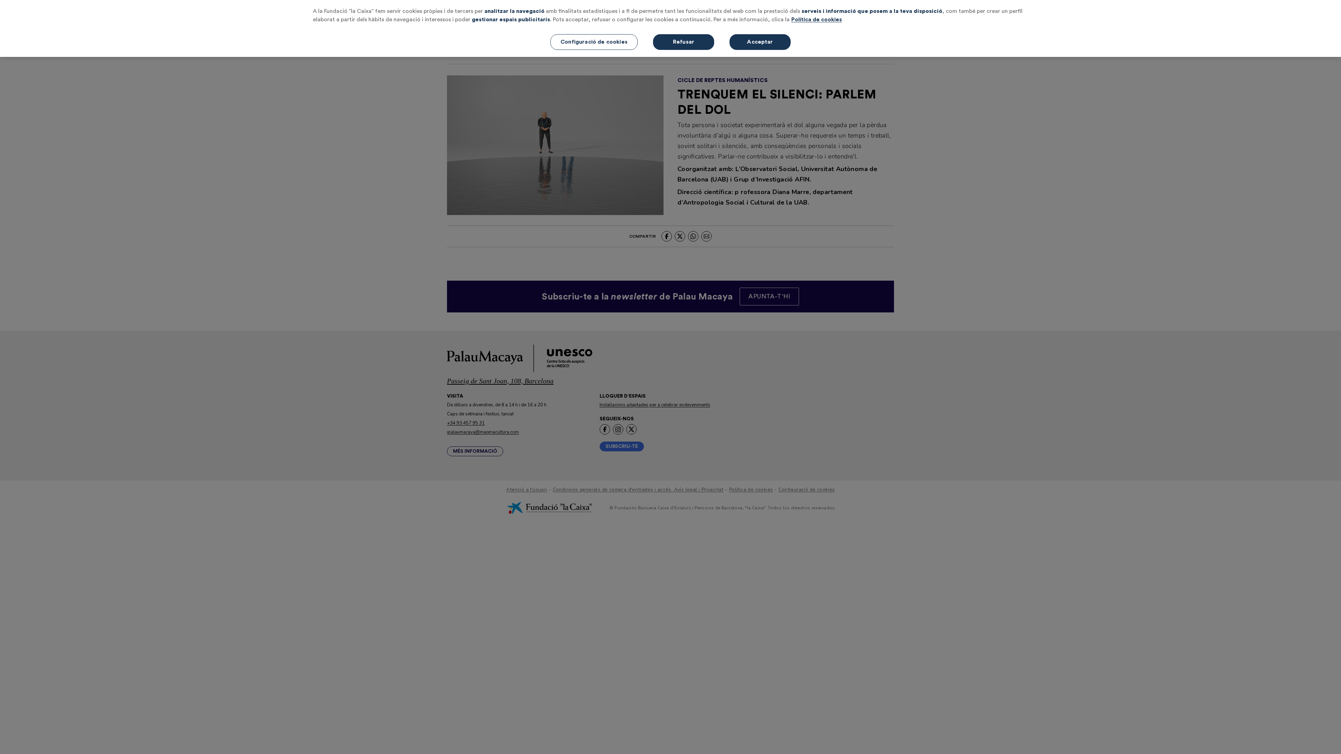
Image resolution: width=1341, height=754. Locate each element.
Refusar (683, 42)
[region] (670, 28)
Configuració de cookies (594, 42)
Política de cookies (816, 19)
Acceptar (760, 42)
